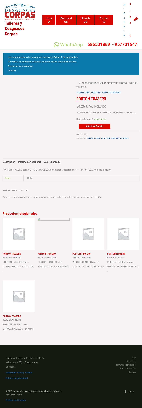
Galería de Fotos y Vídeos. (19, 372)
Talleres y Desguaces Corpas (15, 28)
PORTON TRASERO (117, 83)
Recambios (131, 361)
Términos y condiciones (126, 365)
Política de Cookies (16, 400)
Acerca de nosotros (127, 368)
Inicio (78, 83)
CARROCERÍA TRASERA (94, 83)
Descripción (9, 161)
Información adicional (29, 161)
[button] (48, 20)
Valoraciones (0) (52, 161)
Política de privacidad (17, 378)
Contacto (132, 372)
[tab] (9, 162)
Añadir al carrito (94, 126)
